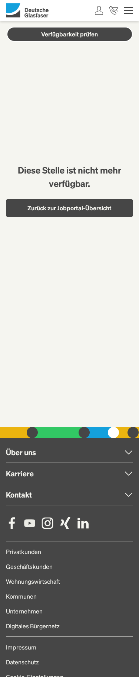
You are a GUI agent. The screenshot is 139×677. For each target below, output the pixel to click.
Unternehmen (24, 611)
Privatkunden (23, 551)
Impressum (21, 647)
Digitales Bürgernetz (33, 626)
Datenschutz (22, 662)
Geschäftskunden (29, 566)
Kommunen (21, 596)
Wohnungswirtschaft (33, 581)
